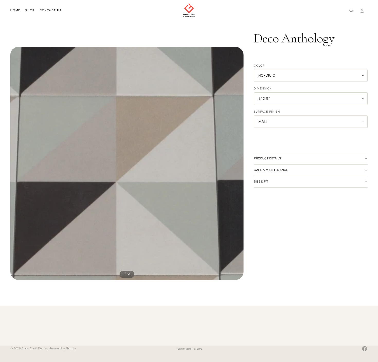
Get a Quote (199, 336)
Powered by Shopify (63, 348)
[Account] (362, 10)
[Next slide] (238, 163)
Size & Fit (261, 182)
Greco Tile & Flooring (35, 348)
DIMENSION (263, 88)
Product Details (267, 159)
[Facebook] (365, 349)
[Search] (351, 10)
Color (259, 65)
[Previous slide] (16, 163)
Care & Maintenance (271, 170)
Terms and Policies (189, 348)
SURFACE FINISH (267, 112)
